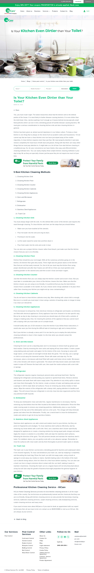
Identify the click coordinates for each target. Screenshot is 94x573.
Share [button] (17, 110)
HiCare (38, 506)
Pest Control (8, 536)
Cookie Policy (44, 550)
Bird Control (26, 550)
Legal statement (45, 545)
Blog (41, 543)
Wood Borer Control (28, 552)
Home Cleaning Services (28, 491)
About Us (42, 536)
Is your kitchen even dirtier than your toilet (59, 81)
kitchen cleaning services (58, 491)
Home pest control (38, 81)
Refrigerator (21, 201)
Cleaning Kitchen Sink (25, 176)
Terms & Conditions (43, 570)
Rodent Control (27, 543)
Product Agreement (46, 560)
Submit (74, 88)
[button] (46, 11)
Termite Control (27, 540)
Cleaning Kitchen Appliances (27, 193)
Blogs (28, 81)
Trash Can (21, 213)
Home (23, 81)
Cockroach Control (28, 538)
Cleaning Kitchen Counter (26, 185)
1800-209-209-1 (67, 1)
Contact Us (43, 538)
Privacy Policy (44, 548)
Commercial (88, 1)
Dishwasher (21, 205)
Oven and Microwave (24, 197)
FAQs (41, 540)
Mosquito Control (27, 545)
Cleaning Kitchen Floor (25, 180)
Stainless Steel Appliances (26, 209)
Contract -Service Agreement (45, 557)
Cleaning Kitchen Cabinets (26, 189)
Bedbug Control (27, 548)
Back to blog (21, 519)
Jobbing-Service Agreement (45, 553)
